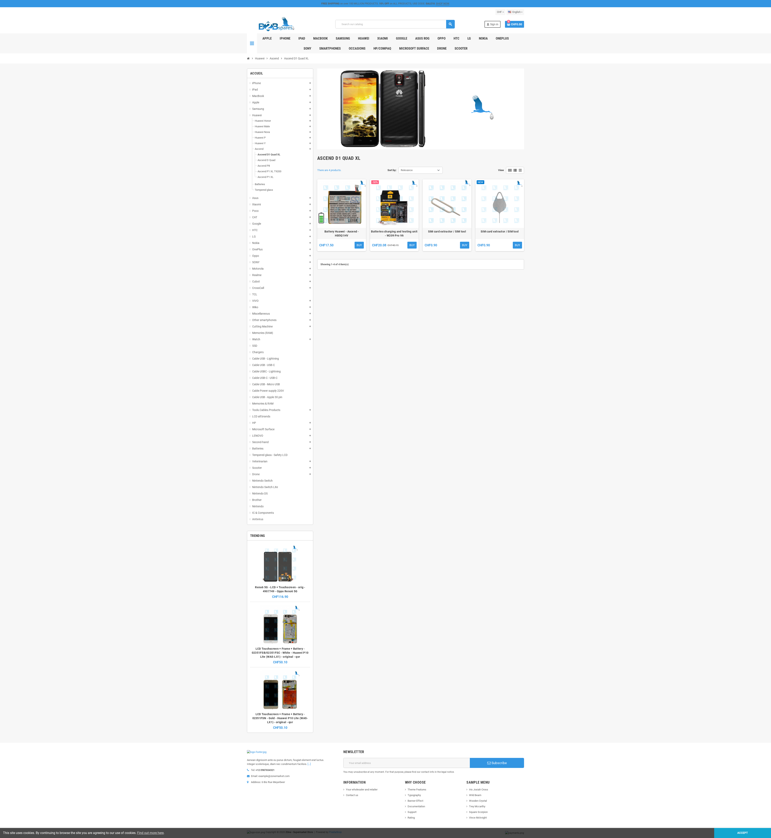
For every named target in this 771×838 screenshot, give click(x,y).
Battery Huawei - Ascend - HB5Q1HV (341, 233)
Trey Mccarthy (477, 806)
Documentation (416, 806)
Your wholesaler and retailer (361, 789)
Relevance (407, 170)
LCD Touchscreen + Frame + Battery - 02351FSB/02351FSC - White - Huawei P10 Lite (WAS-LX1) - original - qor (280, 652)
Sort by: (392, 170)
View (501, 170)
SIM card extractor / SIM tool (447, 231)
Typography (414, 795)
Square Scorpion (478, 812)
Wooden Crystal (478, 800)
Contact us (352, 795)
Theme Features (417, 789)
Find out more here (150, 833)
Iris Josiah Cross (478, 789)
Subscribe (499, 763)
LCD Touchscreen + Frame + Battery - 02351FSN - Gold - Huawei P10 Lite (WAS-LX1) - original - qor (280, 718)
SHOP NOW (442, 3)
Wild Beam (475, 795)
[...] (309, 764)
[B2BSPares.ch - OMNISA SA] (276, 23)
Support (412, 812)
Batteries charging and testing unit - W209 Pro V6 (394, 233)
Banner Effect (415, 800)
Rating (411, 817)
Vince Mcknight (478, 817)
